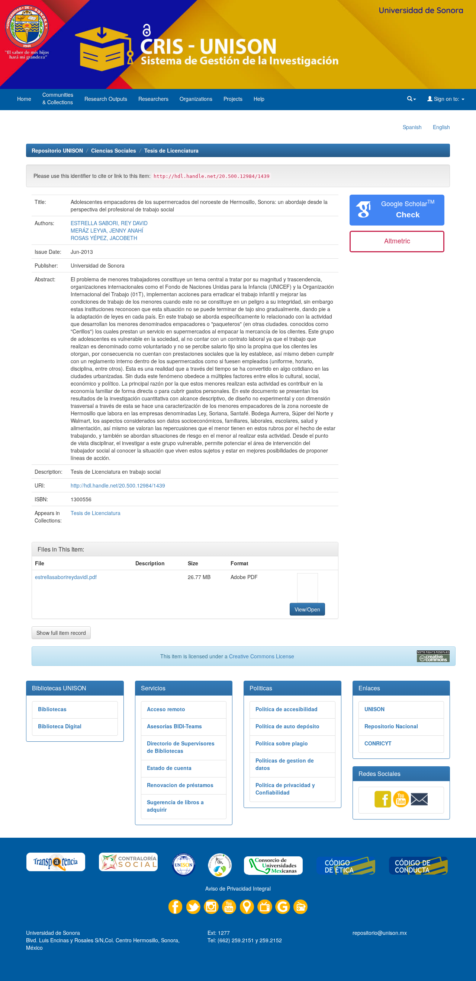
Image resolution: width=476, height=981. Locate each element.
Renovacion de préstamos (180, 785)
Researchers (153, 98)
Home (24, 98)
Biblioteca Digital (59, 726)
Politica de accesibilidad (286, 709)
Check (408, 214)
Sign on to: (446, 98)
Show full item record (61, 632)
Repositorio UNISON (57, 150)
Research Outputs (105, 98)
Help (259, 98)
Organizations (196, 98)
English (441, 127)
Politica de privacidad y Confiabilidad (285, 788)
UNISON (374, 709)
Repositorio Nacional (391, 726)
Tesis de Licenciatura (171, 150)
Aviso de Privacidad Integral (238, 888)
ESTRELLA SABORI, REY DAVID (109, 223)
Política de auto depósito (287, 726)
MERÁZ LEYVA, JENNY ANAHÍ (107, 230)
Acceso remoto (166, 709)
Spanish (412, 127)
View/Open (307, 609)
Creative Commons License (261, 656)
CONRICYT (378, 743)
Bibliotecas (52, 709)
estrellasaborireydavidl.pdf (66, 577)
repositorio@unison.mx (380, 932)
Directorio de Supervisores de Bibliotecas (181, 746)
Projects (232, 98)
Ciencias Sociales (113, 150)
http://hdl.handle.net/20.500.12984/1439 (118, 485)
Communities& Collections (57, 98)
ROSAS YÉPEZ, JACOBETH (104, 238)
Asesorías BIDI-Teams (174, 726)
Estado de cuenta (169, 767)
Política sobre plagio (281, 743)
